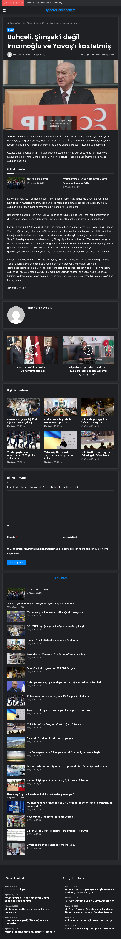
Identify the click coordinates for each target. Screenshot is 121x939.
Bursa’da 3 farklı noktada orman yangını (50, 738)
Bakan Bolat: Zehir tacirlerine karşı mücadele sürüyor (57, 830)
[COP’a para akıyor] (16, 183)
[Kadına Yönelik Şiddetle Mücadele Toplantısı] (60, 407)
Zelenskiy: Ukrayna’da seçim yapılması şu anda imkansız (58, 455)
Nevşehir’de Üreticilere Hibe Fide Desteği (50, 816)
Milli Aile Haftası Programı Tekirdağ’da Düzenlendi (96, 454)
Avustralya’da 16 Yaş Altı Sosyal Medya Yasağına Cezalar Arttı (42, 603)
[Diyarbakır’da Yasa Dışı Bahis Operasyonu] (16, 849)
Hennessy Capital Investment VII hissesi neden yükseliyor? (40, 794)
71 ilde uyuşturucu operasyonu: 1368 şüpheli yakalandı (21, 455)
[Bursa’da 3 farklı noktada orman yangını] (16, 742)
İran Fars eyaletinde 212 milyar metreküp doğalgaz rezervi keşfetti (65, 752)
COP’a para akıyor (37, 178)
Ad (9, 525)
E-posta (12, 537)
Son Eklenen (61, 577)
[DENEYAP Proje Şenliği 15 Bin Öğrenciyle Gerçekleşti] (23, 407)
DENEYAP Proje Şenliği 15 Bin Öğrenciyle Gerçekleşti (22, 421)
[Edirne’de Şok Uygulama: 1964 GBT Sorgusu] (97, 407)
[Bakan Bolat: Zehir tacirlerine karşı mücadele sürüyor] (16, 835)
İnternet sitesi (70, 537)
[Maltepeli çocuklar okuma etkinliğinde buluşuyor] (16, 616)
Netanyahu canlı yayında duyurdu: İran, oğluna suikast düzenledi (64, 682)
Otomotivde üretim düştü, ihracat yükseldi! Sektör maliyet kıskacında (67, 766)
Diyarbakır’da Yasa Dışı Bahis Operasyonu (51, 844)
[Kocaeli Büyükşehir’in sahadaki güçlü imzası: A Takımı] (16, 785)
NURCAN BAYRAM (21, 55)
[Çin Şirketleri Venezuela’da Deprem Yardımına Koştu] (16, 658)
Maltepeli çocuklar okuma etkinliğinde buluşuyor (49, 2)
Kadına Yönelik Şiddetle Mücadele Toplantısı (57, 421)
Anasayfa (14, 23)
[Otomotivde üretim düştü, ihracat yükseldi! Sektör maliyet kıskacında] (16, 770)
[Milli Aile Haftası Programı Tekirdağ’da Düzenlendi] (97, 440)
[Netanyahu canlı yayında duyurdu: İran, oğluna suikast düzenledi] (16, 686)
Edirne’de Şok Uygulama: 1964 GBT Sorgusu (95, 421)
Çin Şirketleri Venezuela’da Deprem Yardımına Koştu (57, 654)
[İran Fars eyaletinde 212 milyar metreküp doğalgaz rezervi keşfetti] (16, 756)
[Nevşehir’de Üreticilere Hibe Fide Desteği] (16, 821)
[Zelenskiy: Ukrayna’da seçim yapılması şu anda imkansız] (60, 440)
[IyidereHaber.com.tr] (60, 10)
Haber (23, 23)
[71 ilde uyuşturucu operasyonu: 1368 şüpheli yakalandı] (23, 440)
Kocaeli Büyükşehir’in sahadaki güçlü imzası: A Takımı (57, 780)
